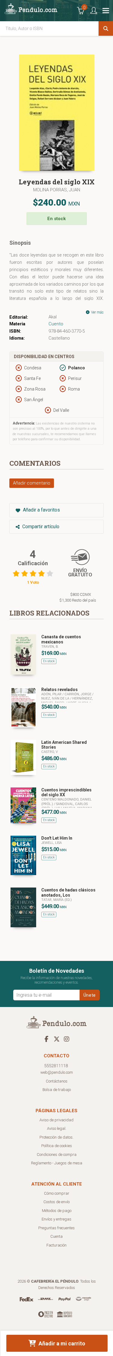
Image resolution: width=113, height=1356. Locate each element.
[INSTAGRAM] (66, 1038)
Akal (53, 317)
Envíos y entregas (56, 1219)
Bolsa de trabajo (56, 1089)
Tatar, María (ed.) (56, 900)
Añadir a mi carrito (61, 1343)
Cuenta (56, 1236)
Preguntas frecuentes (56, 1228)
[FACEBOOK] (46, 1038)
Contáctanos (56, 1081)
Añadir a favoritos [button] (41, 510)
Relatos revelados (59, 689)
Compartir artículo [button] (40, 526)
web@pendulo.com (56, 1072)
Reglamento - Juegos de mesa (56, 1163)
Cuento (56, 324)
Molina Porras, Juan (56, 190)
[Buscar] (106, 28)
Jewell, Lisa (51, 843)
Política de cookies (56, 1145)
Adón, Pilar (51, 694)
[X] (56, 1038)
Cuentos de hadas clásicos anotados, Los (68, 893)
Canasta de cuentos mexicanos (61, 639)
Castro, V (49, 752)
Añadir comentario (31, 483)
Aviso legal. (56, 1128)
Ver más (97, 312)
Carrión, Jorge (78, 694)
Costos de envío (56, 1202)
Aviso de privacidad (56, 1120)
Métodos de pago (56, 1210)
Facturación (56, 1245)
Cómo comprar (56, 1193)
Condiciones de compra (57, 1154)
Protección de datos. (56, 1137)
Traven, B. (49, 647)
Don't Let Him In (56, 838)
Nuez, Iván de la (55, 698)
